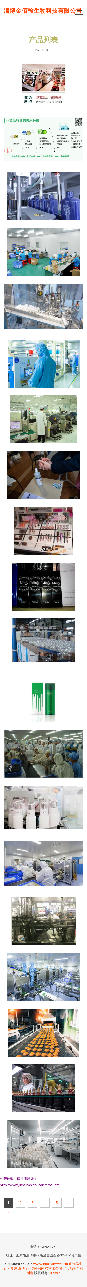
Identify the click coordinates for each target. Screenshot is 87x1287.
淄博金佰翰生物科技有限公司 (43, 10)
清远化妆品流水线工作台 (43, 252)
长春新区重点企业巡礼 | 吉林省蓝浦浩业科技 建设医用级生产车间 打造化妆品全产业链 (43, 865)
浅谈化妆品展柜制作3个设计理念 (43, 531)
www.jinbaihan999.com (50, 1264)
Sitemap (54, 1273)
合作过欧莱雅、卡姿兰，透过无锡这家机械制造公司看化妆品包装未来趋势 (43, 921)
